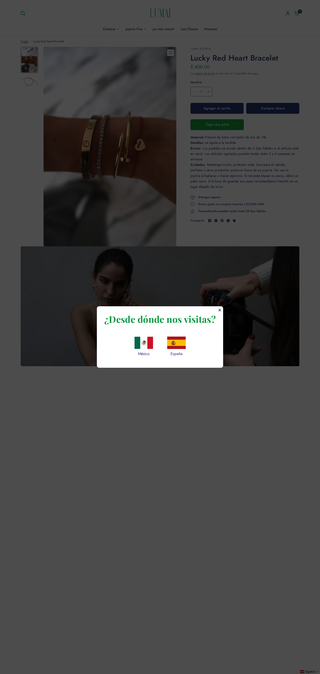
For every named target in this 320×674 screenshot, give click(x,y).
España (176, 354)
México (144, 354)
